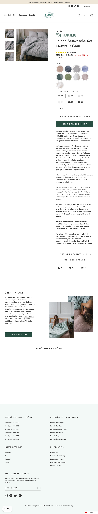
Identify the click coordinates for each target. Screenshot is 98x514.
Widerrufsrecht (55, 466)
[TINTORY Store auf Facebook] (10, 495)
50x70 (80, 96)
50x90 (60, 102)
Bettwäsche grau (56, 436)
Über (15, 15)
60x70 (71, 102)
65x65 (80, 102)
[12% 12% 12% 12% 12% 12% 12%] (32, 45)
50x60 (71, 96)
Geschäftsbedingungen (58, 462)
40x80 (60, 96)
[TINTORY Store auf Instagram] (6, 495)
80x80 (60, 108)
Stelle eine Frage (74, 260)
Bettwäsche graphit (56, 432)
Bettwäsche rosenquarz (58, 439)
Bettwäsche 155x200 (12, 426)
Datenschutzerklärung (57, 456)
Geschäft (8, 15)
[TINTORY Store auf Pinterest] (20, 495)
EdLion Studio (48, 506)
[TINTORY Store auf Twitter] (15, 495)
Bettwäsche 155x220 (12, 429)
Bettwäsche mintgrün (57, 423)
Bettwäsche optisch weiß (58, 429)
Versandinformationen (74, 254)
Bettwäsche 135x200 (12, 423)
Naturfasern (29, 316)
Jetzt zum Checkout (74, 124)
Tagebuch (23, 15)
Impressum (53, 452)
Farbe (59, 63)
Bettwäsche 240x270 (12, 439)
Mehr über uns (18, 335)
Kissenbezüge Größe (67, 92)
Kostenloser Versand (57, 459)
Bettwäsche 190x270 (12, 436)
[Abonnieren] (39, 487)
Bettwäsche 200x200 (12, 432)
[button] (61, 52)
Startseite (59, 31)
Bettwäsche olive (56, 426)
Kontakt (32, 15)
